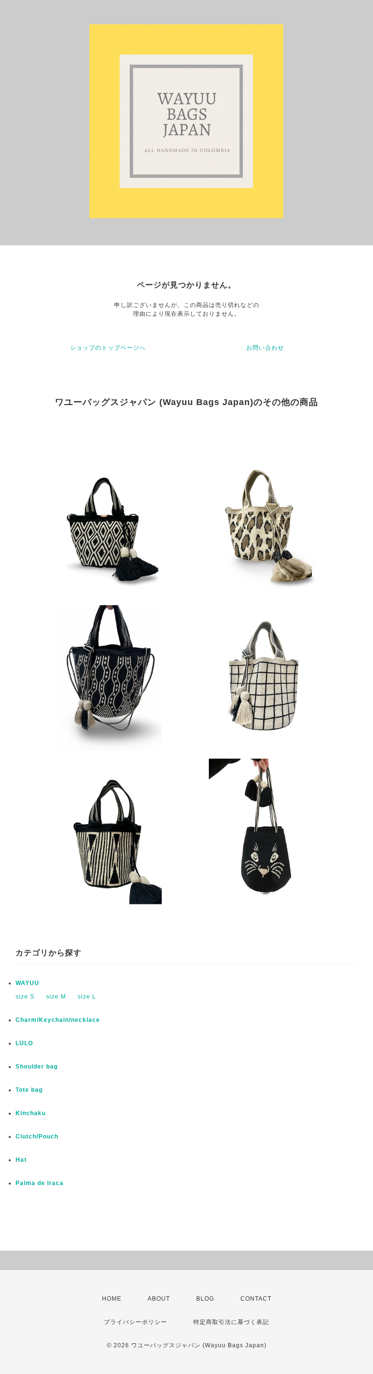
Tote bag (29, 1089)
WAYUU (27, 983)
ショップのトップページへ (108, 347)
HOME (111, 1298)
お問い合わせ (265, 347)
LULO (24, 1043)
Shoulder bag (37, 1066)
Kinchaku (31, 1113)
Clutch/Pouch (37, 1136)
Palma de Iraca (40, 1183)
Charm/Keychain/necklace (58, 1020)
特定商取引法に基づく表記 (231, 1322)
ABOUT (159, 1298)
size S (25, 996)
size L (87, 996)
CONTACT (255, 1298)
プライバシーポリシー (135, 1322)
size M (56, 996)
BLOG (205, 1298)
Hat (21, 1159)
